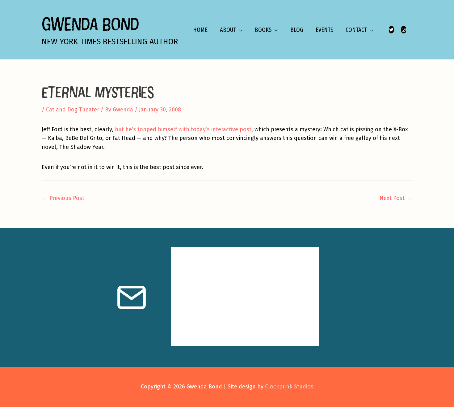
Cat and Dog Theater (72, 109)
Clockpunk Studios (289, 386)
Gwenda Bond (90, 24)
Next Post (396, 198)
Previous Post (63, 198)
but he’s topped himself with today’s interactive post (183, 129)
